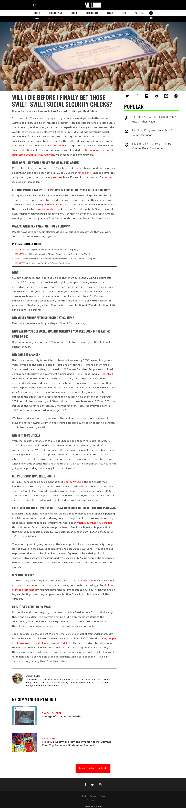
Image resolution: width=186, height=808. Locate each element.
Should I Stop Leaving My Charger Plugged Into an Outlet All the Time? (52, 254)
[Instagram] (175, 96)
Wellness (139, 13)
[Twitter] (127, 96)
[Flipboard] (146, 96)
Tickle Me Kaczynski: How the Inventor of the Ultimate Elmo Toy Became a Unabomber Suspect (76, 743)
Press (102, 796)
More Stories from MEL (93, 768)
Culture (36, 13)
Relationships (92, 13)
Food (124, 13)
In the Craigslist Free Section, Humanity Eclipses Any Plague (47, 249)
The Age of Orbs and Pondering (62, 716)
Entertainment (55, 13)
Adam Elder (46, 19)
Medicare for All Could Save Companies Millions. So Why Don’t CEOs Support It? (57, 258)
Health (74, 13)
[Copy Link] (166, 96)
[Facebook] (137, 96)
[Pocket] (156, 96)
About (83, 796)
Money (110, 13)
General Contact (93, 800)
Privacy (93, 796)
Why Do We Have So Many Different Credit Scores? (43, 263)
